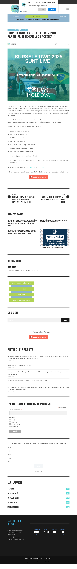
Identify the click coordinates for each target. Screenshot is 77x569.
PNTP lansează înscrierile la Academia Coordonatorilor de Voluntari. (28, 381)
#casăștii (11, 489)
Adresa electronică (15, 410)
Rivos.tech (49, 558)
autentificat (18, 270)
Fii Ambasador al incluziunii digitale (51, 248)
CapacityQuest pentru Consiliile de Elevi (19, 365)
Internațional (24, 29)
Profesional (14, 422)
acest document (30, 167)
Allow (52, 9)
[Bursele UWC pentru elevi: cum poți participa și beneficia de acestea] (38, 75)
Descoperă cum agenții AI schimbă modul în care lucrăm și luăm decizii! (53, 221)
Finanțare (16, 29)
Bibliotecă (13, 493)
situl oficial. (41, 167)
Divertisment (14, 426)
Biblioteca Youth (15, 424)
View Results (38, 472)
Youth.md (13, 44)
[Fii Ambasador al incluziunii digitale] (51, 237)
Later (42, 9)
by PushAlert (24, 11)
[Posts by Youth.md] (9, 44)
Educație (13, 420)
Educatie (10, 29)
